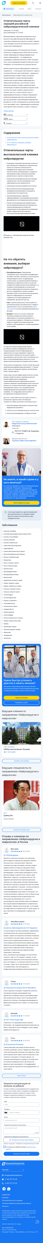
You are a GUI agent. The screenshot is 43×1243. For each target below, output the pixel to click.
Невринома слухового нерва (13, 580)
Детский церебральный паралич (14, 554)
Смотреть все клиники (21, 761)
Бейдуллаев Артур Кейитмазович (24, 424)
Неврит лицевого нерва (11, 583)
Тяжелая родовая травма (12, 629)
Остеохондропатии (10, 597)
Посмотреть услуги (21, 702)
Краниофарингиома (10, 571)
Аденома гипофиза (10, 531)
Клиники (21, 9)
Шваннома (7, 632)
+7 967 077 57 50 (11, 1179)
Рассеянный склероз (10, 606)
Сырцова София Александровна (24, 441)
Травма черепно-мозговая (12, 621)
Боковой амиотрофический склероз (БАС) (17, 534)
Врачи (29, 9)
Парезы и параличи (10, 600)
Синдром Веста (9, 609)
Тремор (6, 623)
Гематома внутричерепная (12, 545)
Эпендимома (8, 635)
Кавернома (7, 560)
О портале (38, 9)
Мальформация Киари (11, 574)
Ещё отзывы (21, 1075)
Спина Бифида (8, 615)
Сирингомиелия (9, 612)
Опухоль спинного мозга (12, 592)
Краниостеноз (8, 569)
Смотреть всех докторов (21, 830)
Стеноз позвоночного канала (13, 618)
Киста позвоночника (10, 566)
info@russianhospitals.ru (13, 1175)
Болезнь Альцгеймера (11, 537)
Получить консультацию (21, 1154)
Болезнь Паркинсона (11, 542)
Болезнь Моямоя (9, 540)
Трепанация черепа (10, 626)
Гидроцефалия (8, 548)
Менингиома (8, 577)
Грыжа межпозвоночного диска (14, 551)
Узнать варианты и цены (21, 503)
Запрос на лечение (19, 3)
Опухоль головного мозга (12, 589)
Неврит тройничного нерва (12, 586)
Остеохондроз (8, 595)
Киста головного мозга (11, 563)
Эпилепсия (7, 638)
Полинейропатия (9, 603)
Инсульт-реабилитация (11, 557)
